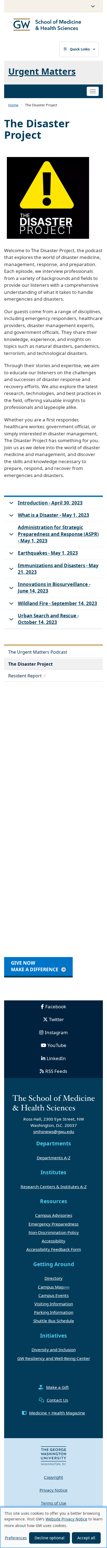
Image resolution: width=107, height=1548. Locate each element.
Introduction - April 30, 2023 (50, 503)
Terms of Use (53, 1503)
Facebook (55, 1006)
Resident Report (25, 676)
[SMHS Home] (47, 25)
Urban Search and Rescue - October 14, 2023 (48, 618)
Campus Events (53, 1295)
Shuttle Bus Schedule (53, 1320)
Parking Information (53, 1312)
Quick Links (80, 49)
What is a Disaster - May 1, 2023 (53, 515)
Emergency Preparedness (53, 1224)
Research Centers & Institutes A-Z (54, 1186)
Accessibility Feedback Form (53, 1249)
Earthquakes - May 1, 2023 (48, 553)
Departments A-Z (54, 1157)
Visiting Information (53, 1303)
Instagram (56, 1032)
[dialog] (53, 1527)
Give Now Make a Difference (34, 966)
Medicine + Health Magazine (57, 1413)
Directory (53, 1278)
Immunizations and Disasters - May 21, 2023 (58, 568)
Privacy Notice (53, 1490)
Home (13, 104)
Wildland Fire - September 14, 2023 (57, 603)
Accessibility (53, 1241)
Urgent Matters (42, 71)
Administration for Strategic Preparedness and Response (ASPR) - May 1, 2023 (58, 534)
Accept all (86, 1537)
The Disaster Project (30, 664)
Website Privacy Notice (66, 1519)
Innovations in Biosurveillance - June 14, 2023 (54, 587)
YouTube (56, 1045)
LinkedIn (56, 1058)
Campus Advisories (53, 1215)
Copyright (53, 1477)
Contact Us (57, 1400)
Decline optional (49, 1537)
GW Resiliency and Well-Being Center (53, 1358)
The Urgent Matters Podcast (37, 652)
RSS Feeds (56, 1071)
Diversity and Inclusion (54, 1349)
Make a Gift (57, 1387)
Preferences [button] (16, 1537)
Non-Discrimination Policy (54, 1232)
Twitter (56, 1019)
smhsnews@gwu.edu (53, 1131)
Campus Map (51, 1287)
